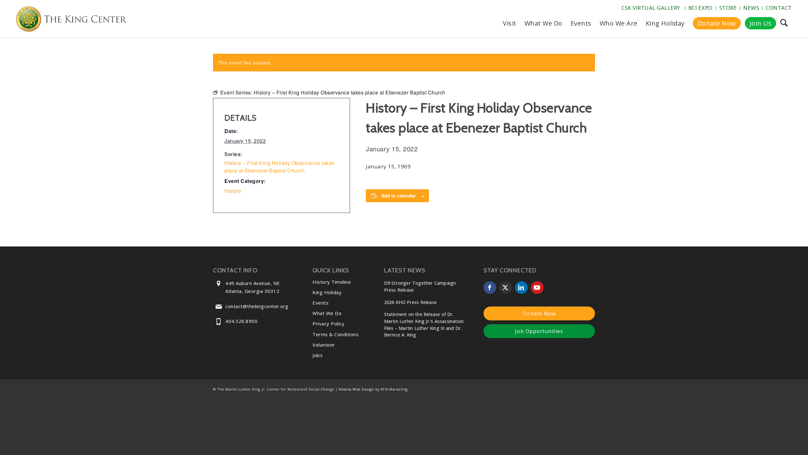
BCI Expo (700, 7)
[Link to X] (505, 287)
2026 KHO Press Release (410, 302)
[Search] (784, 23)
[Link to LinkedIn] (521, 287)
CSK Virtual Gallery (650, 7)
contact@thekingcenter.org (256, 306)
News (751, 7)
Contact (779, 7)
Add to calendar (398, 195)
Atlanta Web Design (356, 389)
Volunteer (323, 345)
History (232, 190)
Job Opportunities (539, 331)
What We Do (327, 313)
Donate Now (539, 313)
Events (320, 303)
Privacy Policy (328, 323)
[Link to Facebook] (490, 287)
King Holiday (327, 292)
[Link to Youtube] (537, 287)
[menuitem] (651, 8)
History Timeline (331, 282)
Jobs (317, 355)
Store (728, 7)
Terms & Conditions (335, 334)
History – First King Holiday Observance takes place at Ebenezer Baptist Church (279, 166)
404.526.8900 (241, 321)
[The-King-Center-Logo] (71, 20)
